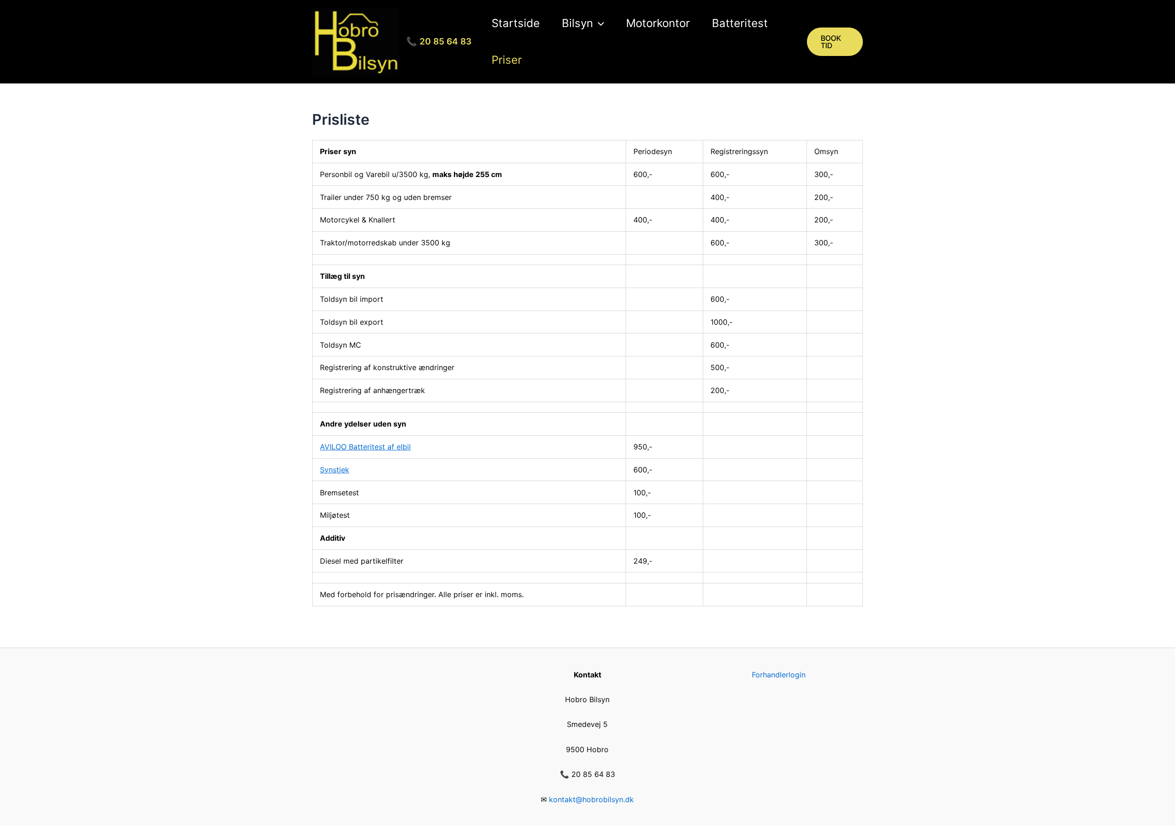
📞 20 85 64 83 (438, 41)
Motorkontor (658, 23)
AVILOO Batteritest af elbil (365, 446)
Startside (516, 23)
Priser (507, 60)
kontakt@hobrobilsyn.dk (591, 799)
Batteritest (740, 23)
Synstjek (334, 469)
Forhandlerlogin (779, 674)
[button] (598, 23)
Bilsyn (577, 23)
